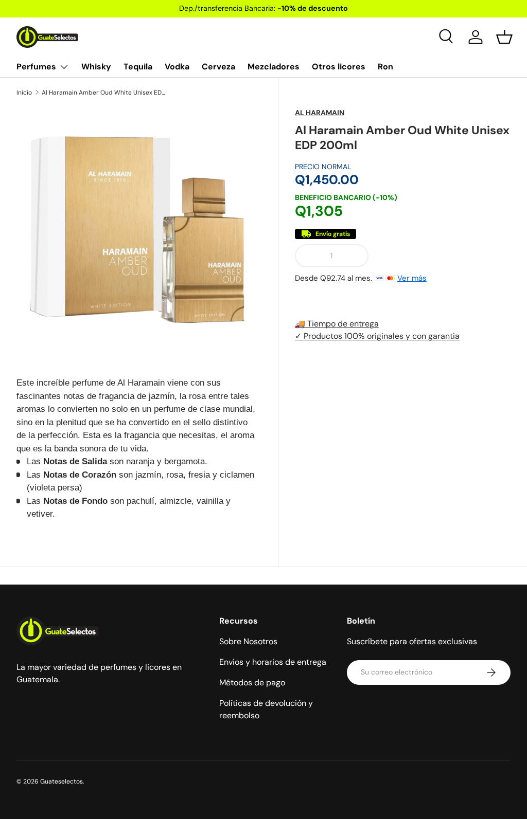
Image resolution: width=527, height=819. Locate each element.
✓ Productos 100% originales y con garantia (377, 336)
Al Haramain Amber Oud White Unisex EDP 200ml (103, 92)
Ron (385, 66)
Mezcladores (274, 66)
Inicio (24, 92)
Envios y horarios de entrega (272, 662)
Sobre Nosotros (248, 641)
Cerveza (218, 66)
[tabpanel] (138, 448)
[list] (138, 229)
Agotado (443, 255)
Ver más (412, 278)
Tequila (138, 66)
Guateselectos (61, 781)
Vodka (177, 66)
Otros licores (338, 66)
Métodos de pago (252, 682)
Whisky (96, 66)
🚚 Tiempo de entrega (337, 323)
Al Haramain (319, 112)
